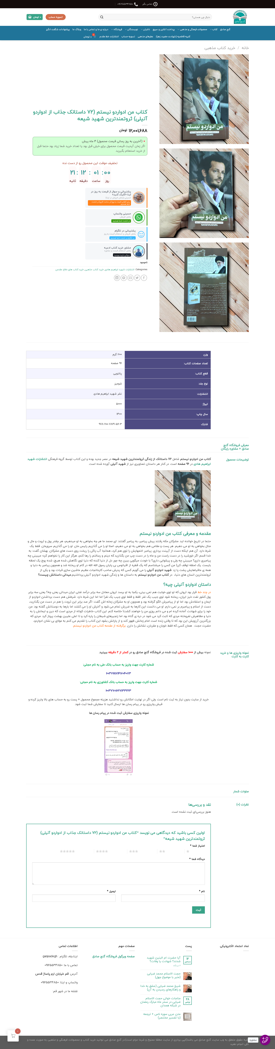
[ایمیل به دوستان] (130, 278)
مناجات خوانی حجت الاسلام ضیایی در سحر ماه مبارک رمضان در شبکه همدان (160, 1002)
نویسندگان (132, 29)
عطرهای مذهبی (145, 36)
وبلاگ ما (76, 29)
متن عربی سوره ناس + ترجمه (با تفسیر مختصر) (162, 1015)
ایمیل (111, 891)
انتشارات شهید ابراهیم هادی (119, 269)
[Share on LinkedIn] (117, 278)
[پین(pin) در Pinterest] (124, 278)
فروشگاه (118, 29)
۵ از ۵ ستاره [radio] (83, 851)
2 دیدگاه (177, 965)
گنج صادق (225, 29)
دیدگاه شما (197, 859)
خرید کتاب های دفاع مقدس (69, 269)
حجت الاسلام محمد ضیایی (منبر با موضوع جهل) (164, 975)
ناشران (146, 29)
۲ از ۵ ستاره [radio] (174, 851)
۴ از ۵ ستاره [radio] (116, 851)
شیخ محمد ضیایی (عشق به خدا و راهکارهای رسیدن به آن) (160, 987)
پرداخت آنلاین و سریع (164, 29)
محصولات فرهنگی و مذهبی (193, 29)
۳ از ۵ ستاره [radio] (146, 851)
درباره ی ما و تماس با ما (96, 29)
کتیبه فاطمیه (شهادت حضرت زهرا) (173, 36)
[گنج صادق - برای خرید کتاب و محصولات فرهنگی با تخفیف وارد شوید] (233, 17)
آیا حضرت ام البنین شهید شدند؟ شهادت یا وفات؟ (164, 959)
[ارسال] (102, 17)
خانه (245, 47)
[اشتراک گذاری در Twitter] (137, 278)
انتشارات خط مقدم (109, 36)
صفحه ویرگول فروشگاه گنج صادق (113, 956)
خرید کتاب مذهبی (219, 47)
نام (202, 891)
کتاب (214, 29)
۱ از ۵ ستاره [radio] (198, 851)
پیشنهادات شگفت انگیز (58, 29)
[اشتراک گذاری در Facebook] (144, 278)
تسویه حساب (128, 36)
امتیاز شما (197, 846)
